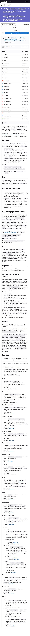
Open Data (11, 428)
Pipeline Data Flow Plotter (10, 232)
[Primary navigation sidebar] (2, 5)
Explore (10, 1)
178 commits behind (9, 40)
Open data (11, 413)
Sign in (26, 1)
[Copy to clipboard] (26, 363)
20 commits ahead (18, 40)
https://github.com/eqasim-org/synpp (10, 134)
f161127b (8, 46)
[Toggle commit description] (22, 47)
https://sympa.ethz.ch (8, 12)
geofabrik (21, 481)
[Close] (28, 8)
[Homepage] (4, 2)
